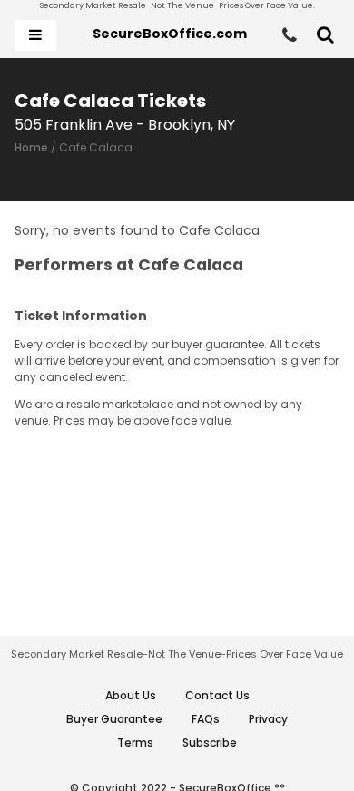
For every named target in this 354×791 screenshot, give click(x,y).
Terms (135, 742)
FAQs (206, 719)
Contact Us (217, 695)
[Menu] (35, 35)
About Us (130, 695)
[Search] (325, 35)
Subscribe (209, 742)
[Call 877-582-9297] (289, 35)
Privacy (268, 719)
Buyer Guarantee (114, 719)
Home (31, 147)
